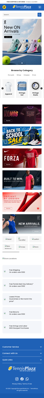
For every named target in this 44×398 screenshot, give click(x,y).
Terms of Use (27, 384)
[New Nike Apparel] (22, 180)
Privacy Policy (17, 384)
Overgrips (27, 75)
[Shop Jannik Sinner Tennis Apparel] (22, 158)
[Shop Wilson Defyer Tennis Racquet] (22, 202)
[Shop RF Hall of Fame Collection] (23, 42)
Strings (19, 75)
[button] (41, 88)
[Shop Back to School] (22, 136)
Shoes (34, 75)
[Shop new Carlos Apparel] (22, 114)
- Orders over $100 (22, 2)
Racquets (11, 75)
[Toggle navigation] (4, 7)
